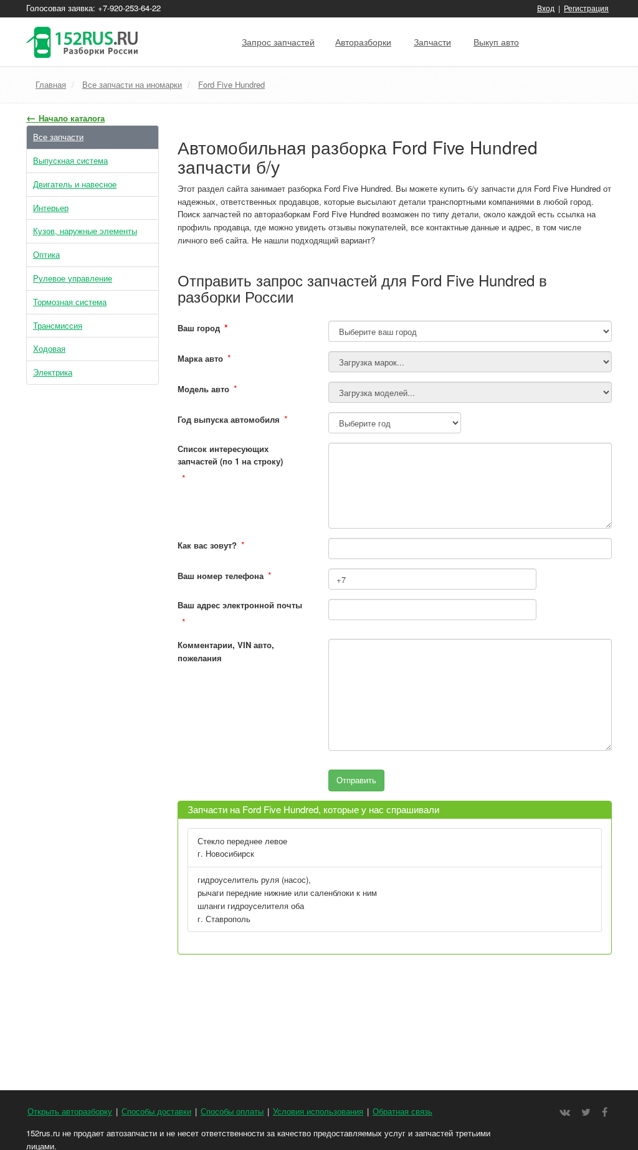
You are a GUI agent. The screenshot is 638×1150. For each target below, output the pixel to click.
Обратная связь (402, 1111)
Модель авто (203, 389)
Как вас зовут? (207, 545)
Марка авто (200, 358)
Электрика (52, 372)
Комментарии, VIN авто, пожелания (226, 651)
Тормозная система (70, 302)
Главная (51, 84)
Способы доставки (156, 1111)
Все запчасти (58, 137)
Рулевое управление (72, 278)
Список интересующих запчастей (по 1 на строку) (230, 455)
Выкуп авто (496, 41)
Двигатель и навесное (75, 184)
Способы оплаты (232, 1111)
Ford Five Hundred (231, 84)
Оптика (46, 254)
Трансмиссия (57, 325)
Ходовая (49, 348)
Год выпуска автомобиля (229, 419)
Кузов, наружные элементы (85, 231)
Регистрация (586, 7)
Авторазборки (363, 41)
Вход (546, 7)
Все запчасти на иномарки (132, 84)
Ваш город (203, 327)
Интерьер (51, 208)
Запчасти (432, 41)
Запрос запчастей (278, 41)
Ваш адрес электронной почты (240, 605)
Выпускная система (70, 160)
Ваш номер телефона (221, 576)
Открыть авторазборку (69, 1111)
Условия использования (318, 1111)
